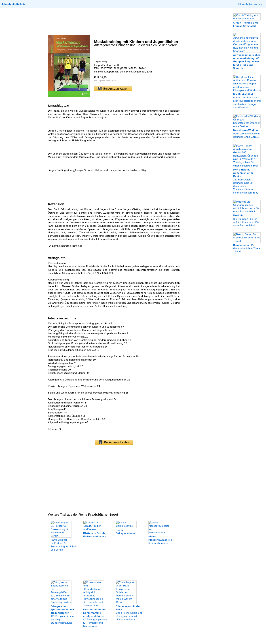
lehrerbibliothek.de (14, 4)
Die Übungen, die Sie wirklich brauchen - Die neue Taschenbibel (246, 220)
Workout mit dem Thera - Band (246, 248)
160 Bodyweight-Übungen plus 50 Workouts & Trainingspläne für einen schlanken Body (245, 181)
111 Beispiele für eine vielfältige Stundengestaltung (63, 614)
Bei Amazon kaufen (115, 88)
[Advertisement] (114, 21)
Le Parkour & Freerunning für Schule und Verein (64, 544)
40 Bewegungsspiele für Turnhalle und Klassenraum (95, 617)
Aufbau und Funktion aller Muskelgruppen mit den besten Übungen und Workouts (247, 101)
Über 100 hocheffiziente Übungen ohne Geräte (246, 133)
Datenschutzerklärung (249, 4)
